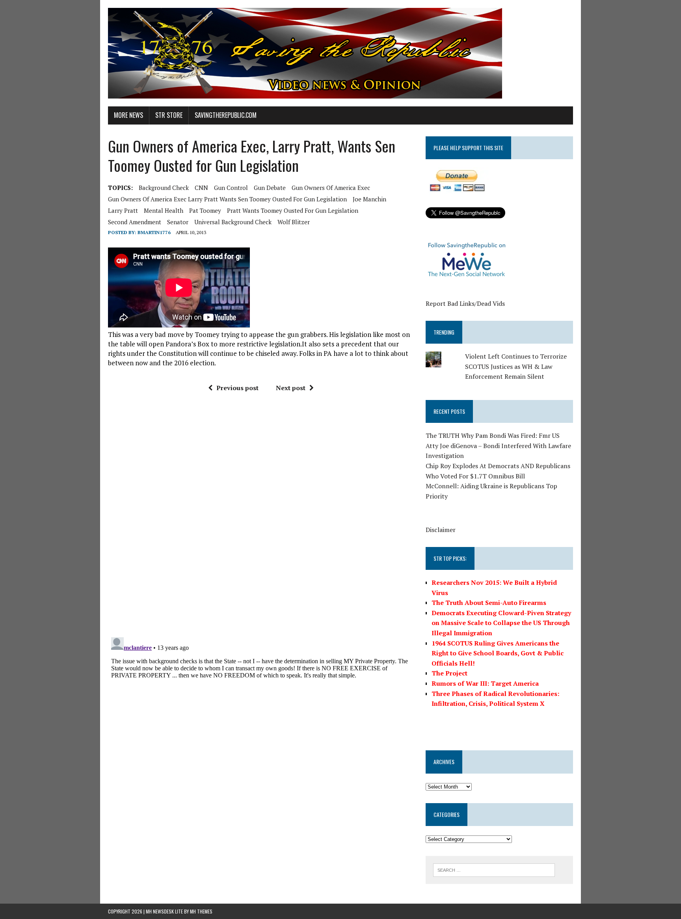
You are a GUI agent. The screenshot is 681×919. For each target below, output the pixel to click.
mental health (163, 210)
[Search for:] (494, 869)
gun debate (270, 188)
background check (164, 188)
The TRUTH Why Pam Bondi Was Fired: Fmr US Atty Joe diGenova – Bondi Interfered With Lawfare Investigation (498, 445)
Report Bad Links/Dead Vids (465, 303)
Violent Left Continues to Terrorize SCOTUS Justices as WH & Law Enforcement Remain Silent (516, 366)
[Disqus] (261, 517)
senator (177, 222)
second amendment (134, 222)
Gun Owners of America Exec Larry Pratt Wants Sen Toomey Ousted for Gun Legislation (227, 199)
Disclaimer (441, 529)
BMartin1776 (154, 232)
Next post (290, 387)
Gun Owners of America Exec (331, 188)
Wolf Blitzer (293, 222)
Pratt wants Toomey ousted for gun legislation (292, 210)
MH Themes (201, 911)
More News (128, 115)
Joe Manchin (369, 199)
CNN (201, 188)
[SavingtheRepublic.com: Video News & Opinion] (340, 53)
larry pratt (123, 210)
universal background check (233, 222)
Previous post (237, 387)
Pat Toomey (205, 210)
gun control (231, 188)
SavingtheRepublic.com (226, 115)
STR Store (168, 115)
